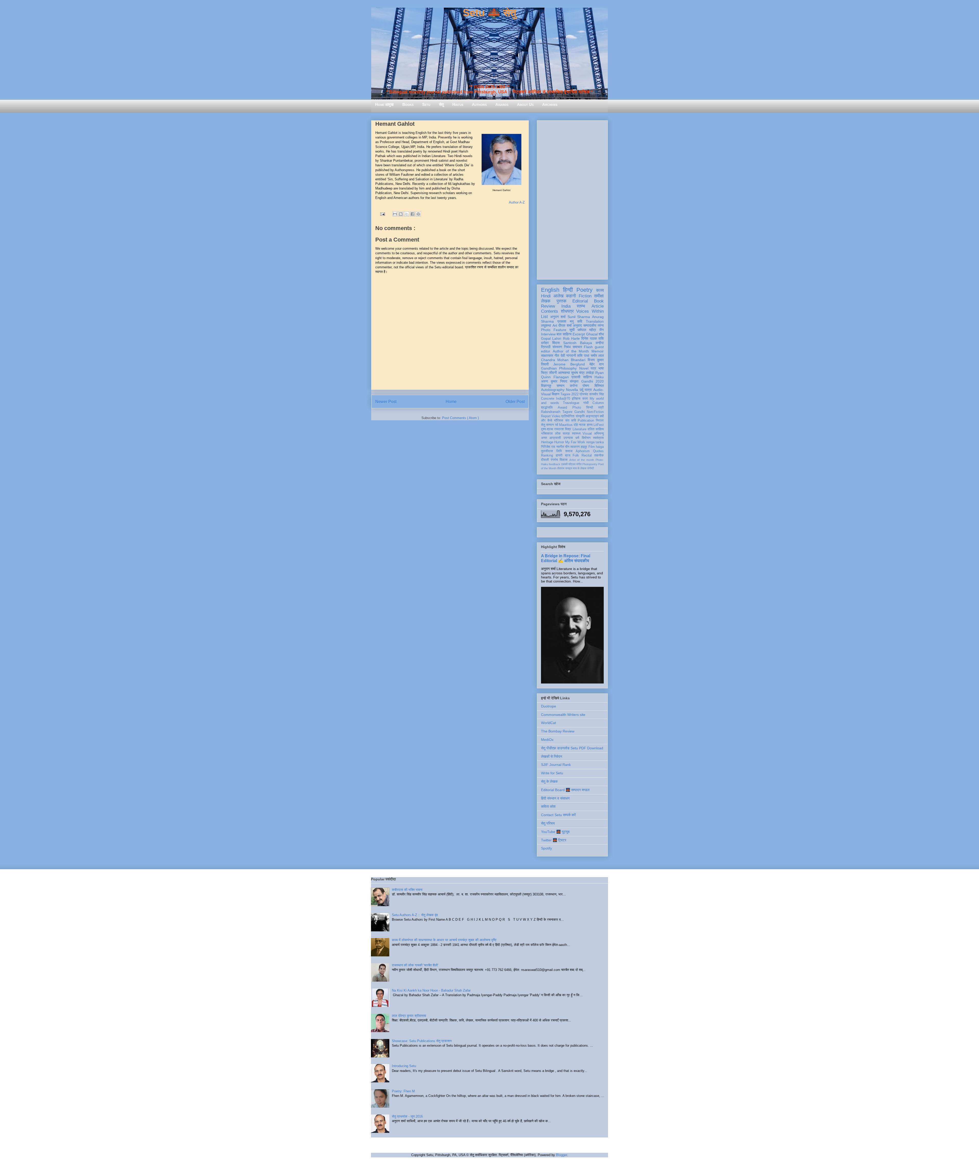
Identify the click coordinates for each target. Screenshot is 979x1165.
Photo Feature (553, 330)
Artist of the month (581, 459)
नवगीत (560, 447)
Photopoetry (589, 464)
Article (597, 306)
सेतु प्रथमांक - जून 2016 (407, 1116)
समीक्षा (599, 296)
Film (591, 447)
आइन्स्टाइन (592, 416)
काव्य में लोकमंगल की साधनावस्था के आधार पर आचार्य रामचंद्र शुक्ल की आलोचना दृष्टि (444, 940)
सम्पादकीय (589, 325)
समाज (568, 451)
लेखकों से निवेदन (551, 756)
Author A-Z (517, 202)
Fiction (585, 296)
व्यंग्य (601, 325)
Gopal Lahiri (551, 338)
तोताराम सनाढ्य (564, 468)
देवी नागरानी (568, 355)
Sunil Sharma (579, 317)
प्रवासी (575, 377)
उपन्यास (568, 438)
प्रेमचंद (583, 394)
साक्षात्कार (547, 355)
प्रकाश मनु (565, 321)
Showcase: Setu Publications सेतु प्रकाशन (422, 1041)
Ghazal (592, 334)
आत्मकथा (564, 373)
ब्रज (567, 455)
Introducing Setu (404, 1066)
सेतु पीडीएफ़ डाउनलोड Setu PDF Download (572, 748)
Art (554, 325)
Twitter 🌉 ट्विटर (553, 840)
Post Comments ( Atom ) (460, 418)
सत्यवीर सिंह (596, 394)
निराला (600, 420)
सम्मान (560, 386)
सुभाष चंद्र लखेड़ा (582, 373)
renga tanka (595, 442)
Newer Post (385, 401)
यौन (567, 447)
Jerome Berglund (569, 364)
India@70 (563, 398)
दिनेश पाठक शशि (592, 338)
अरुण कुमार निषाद (554, 381)
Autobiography (552, 390)
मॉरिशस (558, 420)
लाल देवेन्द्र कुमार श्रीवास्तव (409, 1016)
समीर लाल (597, 355)
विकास (564, 460)
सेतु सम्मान (547, 425)
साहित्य (587, 377)
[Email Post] (382, 214)
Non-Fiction (595, 412)
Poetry (584, 290)
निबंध (567, 347)
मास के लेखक (579, 468)
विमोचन (586, 438)
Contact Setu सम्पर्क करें (558, 815)
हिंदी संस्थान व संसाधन (555, 798)
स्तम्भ (581, 306)
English (550, 290)
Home (451, 401)
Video (556, 416)
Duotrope (548, 706)
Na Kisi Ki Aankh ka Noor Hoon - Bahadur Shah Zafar (431, 990)
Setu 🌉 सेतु (489, 12)
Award (562, 407)
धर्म (577, 438)
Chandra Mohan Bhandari (563, 360)
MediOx (547, 740)
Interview (548, 334)
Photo (576, 407)
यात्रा (588, 390)
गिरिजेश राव (548, 447)
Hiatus (457, 104)
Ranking (547, 455)
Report (546, 416)
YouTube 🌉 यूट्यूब (555, 832)
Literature (579, 429)
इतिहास (576, 398)
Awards (501, 104)
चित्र (544, 373)
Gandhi (579, 412)
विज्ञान (555, 394)
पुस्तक (561, 301)
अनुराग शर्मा (558, 317)
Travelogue (571, 403)
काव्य (600, 290)
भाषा (601, 368)
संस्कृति (580, 416)
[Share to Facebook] (412, 214)
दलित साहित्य (596, 429)
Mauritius (566, 425)
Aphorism (583, 451)
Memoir (597, 351)
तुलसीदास (547, 451)
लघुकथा (546, 325)
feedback (554, 464)
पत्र (593, 368)
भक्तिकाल (547, 433)
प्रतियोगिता (567, 416)
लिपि (559, 451)
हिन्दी (568, 290)
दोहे (576, 425)
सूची (572, 330)
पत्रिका (571, 464)
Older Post (515, 401)
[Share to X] (406, 214)
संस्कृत (574, 381)
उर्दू (581, 390)
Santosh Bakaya (577, 343)
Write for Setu (552, 773)
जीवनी (553, 373)
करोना (573, 386)
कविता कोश (548, 806)
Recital (587, 455)
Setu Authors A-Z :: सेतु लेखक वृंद (415, 915)
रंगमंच (554, 460)
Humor (559, 442)
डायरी (559, 455)
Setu (426, 104)
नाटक (582, 425)
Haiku (599, 377)
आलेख (558, 296)
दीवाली (545, 460)
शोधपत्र (567, 311)
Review (548, 306)
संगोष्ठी (590, 468)
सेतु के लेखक (549, 781)
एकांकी (564, 464)
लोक (558, 433)
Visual (587, 433)
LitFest (599, 425)
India (566, 306)
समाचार (577, 347)
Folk (576, 455)
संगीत (579, 464)
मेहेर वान (596, 364)
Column (598, 403)
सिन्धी (589, 407)
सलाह (566, 433)
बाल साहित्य (564, 334)
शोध (601, 334)
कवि (579, 321)
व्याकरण (575, 447)
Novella (572, 390)
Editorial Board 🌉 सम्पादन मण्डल (565, 790)
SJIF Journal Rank (556, 765)
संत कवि (570, 420)
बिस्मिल (599, 386)
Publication (586, 420)
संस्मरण (557, 347)
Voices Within (590, 311)
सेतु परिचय (548, 823)
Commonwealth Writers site (563, 715)
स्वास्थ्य (576, 433)
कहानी (571, 296)
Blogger (561, 1155)
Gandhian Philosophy (559, 368)
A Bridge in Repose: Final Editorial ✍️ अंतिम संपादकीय (565, 558)
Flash (588, 347)
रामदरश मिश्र (562, 429)
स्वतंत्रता (598, 438)
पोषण (586, 386)
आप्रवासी (555, 438)
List (544, 316)
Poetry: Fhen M (403, 1091)
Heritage (547, 442)
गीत (557, 355)
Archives (549, 104)
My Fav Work (575, 442)
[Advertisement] (572, 198)
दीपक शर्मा (565, 325)
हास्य (589, 425)
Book (599, 301)
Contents (549, 311)
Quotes (598, 451)
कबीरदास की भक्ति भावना (407, 890)
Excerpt (579, 334)
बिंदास (556, 343)
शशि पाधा (583, 355)
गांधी (586, 403)
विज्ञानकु (546, 386)
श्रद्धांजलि (547, 407)
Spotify (546, 848)
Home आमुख (384, 104)
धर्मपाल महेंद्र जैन (590, 330)
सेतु (441, 104)
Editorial (580, 301)
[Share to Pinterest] (418, 214)
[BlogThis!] (400, 214)
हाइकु (584, 447)
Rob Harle (571, 338)
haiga (600, 447)
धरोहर (545, 343)
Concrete (547, 398)
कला (585, 398)
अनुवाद (577, 325)
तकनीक (599, 455)
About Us (525, 104)
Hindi (546, 296)
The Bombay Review (557, 731)
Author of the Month (571, 351)
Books (408, 104)
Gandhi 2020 (592, 381)
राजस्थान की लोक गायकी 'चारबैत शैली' (415, 965)
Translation (595, 321)
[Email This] (394, 214)
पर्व (556, 425)
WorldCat (548, 723)
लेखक (545, 301)
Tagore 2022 (569, 394)
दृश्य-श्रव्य (547, 429)
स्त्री (601, 407)
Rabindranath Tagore (556, 412)
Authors (479, 104)
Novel (583, 368)
